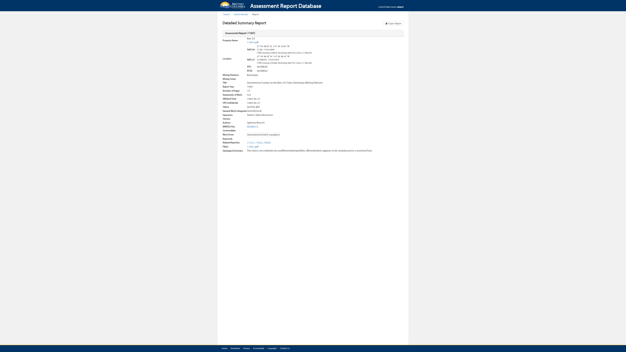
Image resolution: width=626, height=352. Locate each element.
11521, (251, 143)
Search (226, 14)
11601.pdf (253, 42)
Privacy (246, 348)
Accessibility (258, 348)
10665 (267, 143)
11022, (259, 143)
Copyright (272, 348)
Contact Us (285, 348)
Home (224, 348)
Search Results (241, 14)
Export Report (394, 23)
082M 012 (252, 127)
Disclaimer (235, 348)
